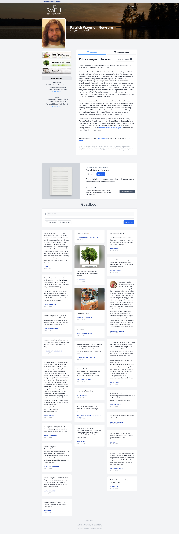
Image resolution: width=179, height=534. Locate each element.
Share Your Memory (127, 191)
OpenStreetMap (91, 529)
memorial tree (103, 138)
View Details (56, 92)
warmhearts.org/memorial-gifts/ (110, 128)
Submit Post (129, 222)
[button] (90, 256)
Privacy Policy (84, 526)
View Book (91, 174)
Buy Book (101, 174)
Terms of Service (94, 526)
